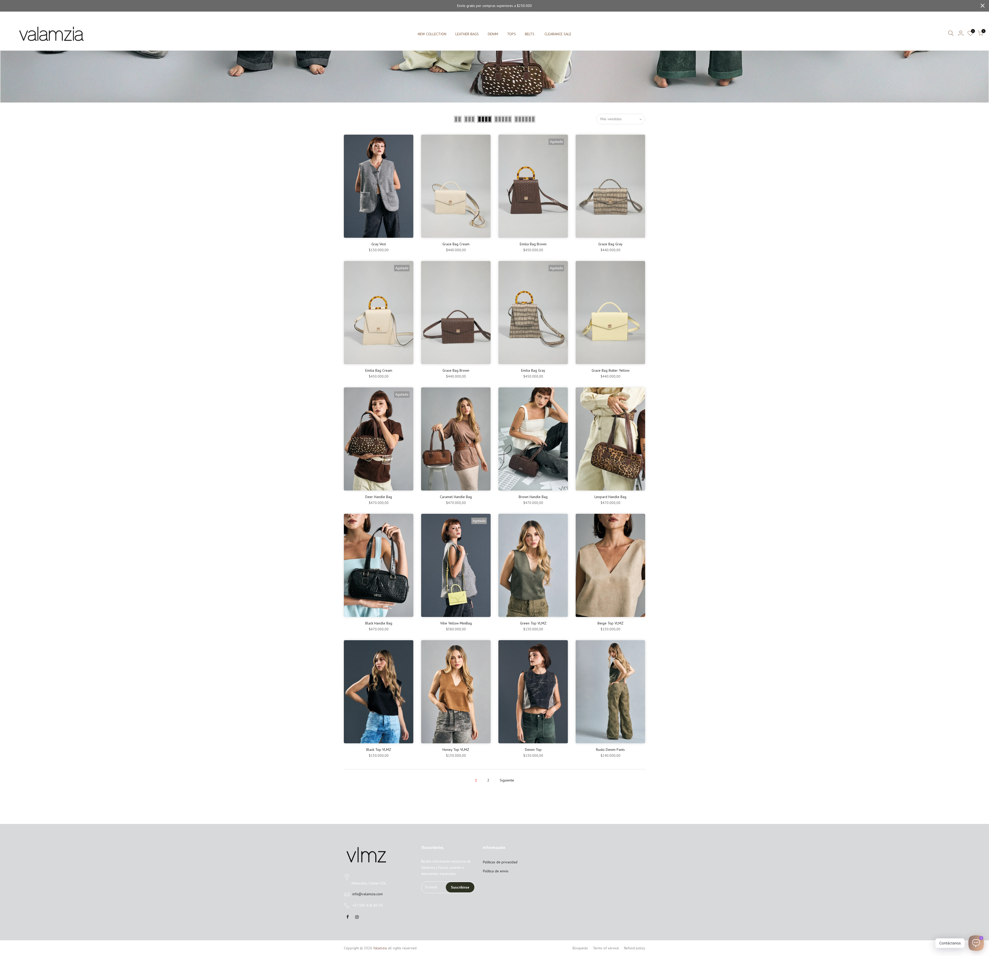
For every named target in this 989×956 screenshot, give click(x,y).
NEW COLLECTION (432, 34)
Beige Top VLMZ (611, 623)
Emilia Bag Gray (533, 370)
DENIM (493, 34)
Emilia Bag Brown (533, 244)
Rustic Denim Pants (610, 749)
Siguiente (507, 780)
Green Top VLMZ (533, 623)
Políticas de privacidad (500, 862)
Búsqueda (580, 948)
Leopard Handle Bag (610, 496)
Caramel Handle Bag (456, 496)
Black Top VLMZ (378, 749)
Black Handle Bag (378, 623)
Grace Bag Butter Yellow (610, 370)
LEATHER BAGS (467, 34)
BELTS (529, 34)
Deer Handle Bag (378, 496)
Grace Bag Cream (456, 244)
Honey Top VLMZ (455, 749)
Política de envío (495, 871)
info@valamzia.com (367, 894)
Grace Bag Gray (610, 244)
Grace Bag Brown (455, 370)
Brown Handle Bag (533, 496)
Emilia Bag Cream (378, 370)
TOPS (511, 34)
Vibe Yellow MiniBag (456, 623)
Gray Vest (378, 244)
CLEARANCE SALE (557, 34)
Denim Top (533, 749)
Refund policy (634, 948)
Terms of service (606, 948)
